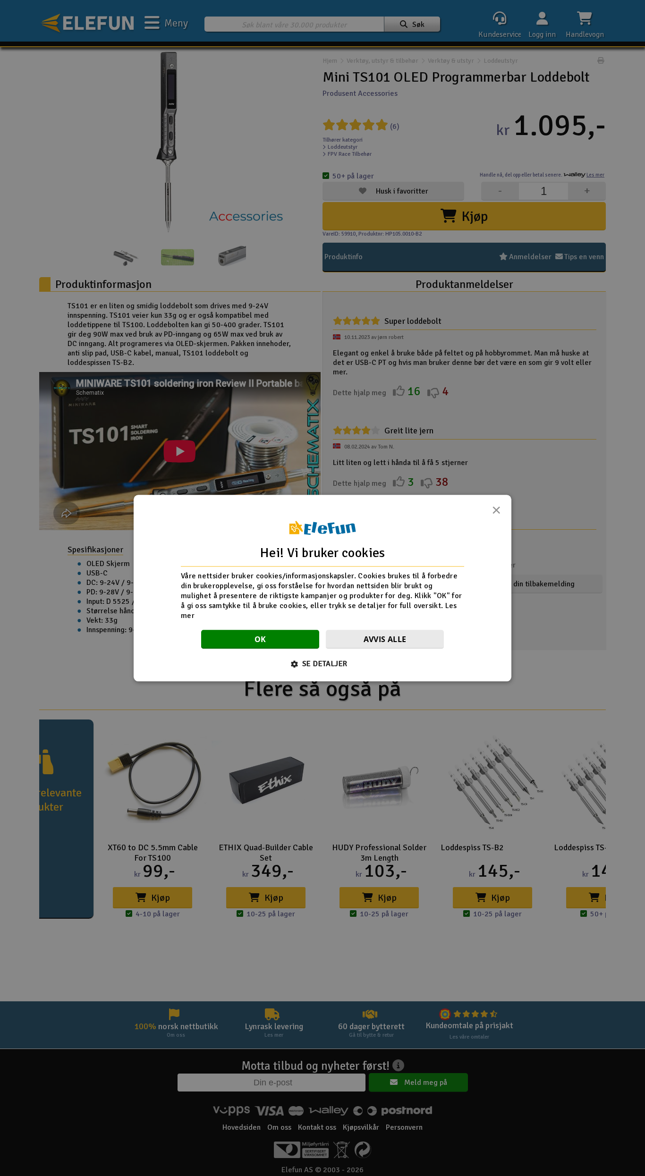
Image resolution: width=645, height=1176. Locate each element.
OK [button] (260, 639)
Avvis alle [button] (385, 639)
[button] (323, 663)
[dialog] (322, 588)
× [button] (496, 513)
